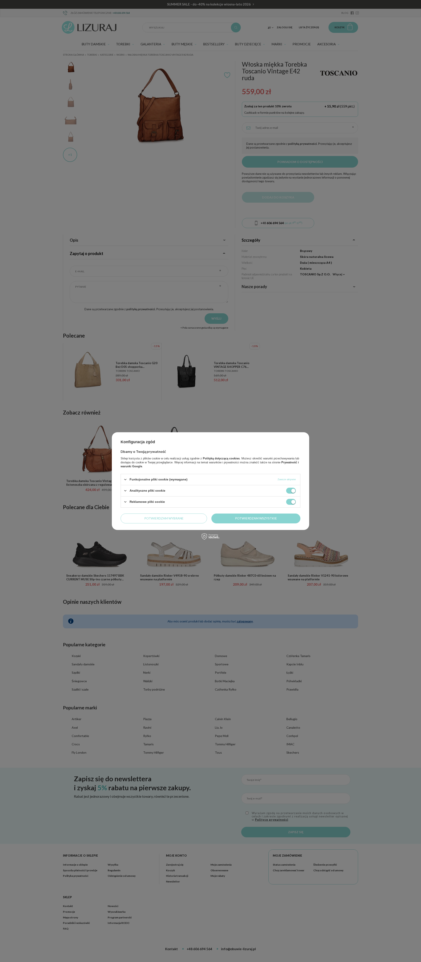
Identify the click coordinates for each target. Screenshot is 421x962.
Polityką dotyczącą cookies (221, 458)
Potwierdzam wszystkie (256, 518)
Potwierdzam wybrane (164, 518)
